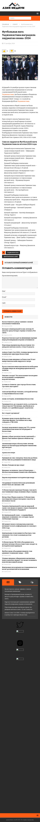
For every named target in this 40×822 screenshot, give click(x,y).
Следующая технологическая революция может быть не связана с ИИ (18, 484)
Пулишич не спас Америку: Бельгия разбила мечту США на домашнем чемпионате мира (19, 459)
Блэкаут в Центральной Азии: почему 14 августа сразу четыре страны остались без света (19, 331)
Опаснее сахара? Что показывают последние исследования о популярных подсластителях (20, 377)
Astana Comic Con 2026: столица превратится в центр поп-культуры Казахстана (20, 353)
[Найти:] (20, 18)
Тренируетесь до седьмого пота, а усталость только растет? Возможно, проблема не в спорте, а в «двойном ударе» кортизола (19, 406)
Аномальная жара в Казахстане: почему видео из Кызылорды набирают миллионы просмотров (19, 445)
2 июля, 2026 (6, 467)
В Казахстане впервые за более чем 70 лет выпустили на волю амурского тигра (18, 360)
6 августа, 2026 (7, 356)
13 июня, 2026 (7, 564)
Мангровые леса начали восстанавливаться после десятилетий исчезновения (19, 568)
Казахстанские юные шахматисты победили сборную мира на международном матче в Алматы (20, 368)
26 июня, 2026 (7, 487)
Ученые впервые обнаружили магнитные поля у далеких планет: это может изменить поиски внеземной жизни (19, 560)
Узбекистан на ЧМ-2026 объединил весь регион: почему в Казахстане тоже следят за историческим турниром (19, 544)
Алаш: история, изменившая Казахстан (17, 399)
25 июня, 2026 (7, 494)
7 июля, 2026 (6, 462)
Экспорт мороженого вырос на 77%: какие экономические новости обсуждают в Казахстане (18, 429)
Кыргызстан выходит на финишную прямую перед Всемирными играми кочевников (19, 339)
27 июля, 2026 (7, 410)
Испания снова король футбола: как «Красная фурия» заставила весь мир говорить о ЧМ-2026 (17, 420)
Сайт (4, 303)
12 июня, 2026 (7, 571)
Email (4, 297)
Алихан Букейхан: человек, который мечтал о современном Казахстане (19, 392)
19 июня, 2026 (7, 521)
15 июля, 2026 (6, 440)
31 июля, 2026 (7, 381)
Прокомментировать (10, 276)
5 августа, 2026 (7, 372)
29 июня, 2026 (7, 474)
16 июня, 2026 (7, 548)
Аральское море (8, 453)
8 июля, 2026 (6, 455)
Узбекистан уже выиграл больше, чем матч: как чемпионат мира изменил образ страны (19, 491)
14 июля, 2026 (7, 449)
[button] (37, 13)
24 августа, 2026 (7, 326)
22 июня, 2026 (7, 512)
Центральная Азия (11, 256)
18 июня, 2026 (7, 530)
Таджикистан (12, 252)
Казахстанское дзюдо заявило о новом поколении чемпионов (17, 323)
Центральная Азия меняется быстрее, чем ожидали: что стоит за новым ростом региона (18, 535)
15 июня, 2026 (7, 555)
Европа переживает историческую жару (18, 477)
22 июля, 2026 (7, 424)
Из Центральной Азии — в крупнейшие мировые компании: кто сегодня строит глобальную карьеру (18, 517)
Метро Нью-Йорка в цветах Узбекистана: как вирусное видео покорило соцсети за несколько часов (18, 499)
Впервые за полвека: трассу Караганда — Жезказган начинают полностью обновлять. (19, 471)
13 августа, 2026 (7, 342)
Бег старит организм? (10, 413)
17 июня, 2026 (7, 539)
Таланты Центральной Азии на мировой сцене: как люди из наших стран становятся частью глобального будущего (19, 508)
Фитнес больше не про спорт (13, 465)
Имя (3, 291)
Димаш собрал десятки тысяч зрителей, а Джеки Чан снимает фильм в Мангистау (18, 437)
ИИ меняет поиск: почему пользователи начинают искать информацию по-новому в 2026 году (19, 526)
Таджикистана (8, 94)
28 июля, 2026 (7, 401)
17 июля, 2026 (7, 433)
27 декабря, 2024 (9, 43)
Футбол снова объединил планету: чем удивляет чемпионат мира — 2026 (17, 552)
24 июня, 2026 (7, 503)
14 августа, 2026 (7, 335)
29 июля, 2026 (7, 396)
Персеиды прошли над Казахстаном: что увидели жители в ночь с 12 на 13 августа (18, 346)
